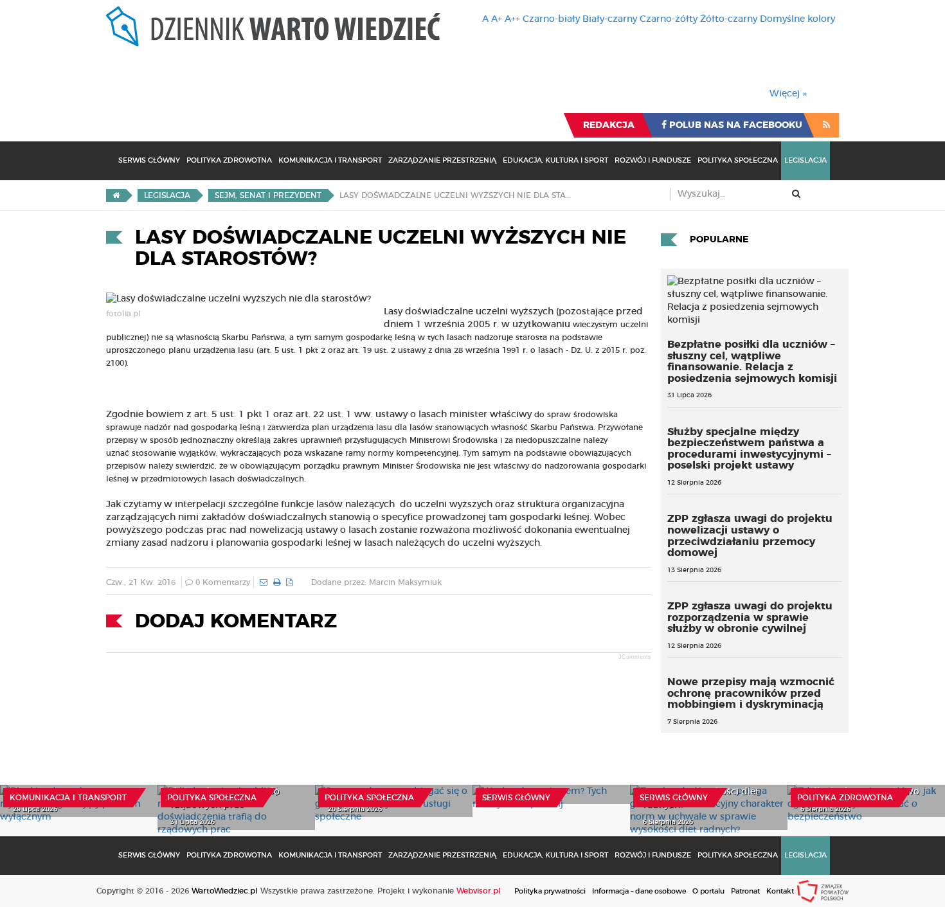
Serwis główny (516, 798)
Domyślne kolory (797, 19)
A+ (496, 19)
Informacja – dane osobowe (639, 891)
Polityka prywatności (550, 891)
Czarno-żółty (669, 19)
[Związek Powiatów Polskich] (823, 891)
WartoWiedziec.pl (225, 891)
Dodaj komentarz (236, 621)
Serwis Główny (149, 160)
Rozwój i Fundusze (653, 160)
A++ (512, 19)
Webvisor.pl (478, 891)
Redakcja (608, 125)
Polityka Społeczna (738, 160)
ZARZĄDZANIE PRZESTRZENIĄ (442, 160)
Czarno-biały (551, 19)
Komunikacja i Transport (330, 160)
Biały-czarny (609, 19)
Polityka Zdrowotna (229, 160)
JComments (634, 657)
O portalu (708, 891)
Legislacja (805, 160)
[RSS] (826, 125)
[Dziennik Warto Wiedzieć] (273, 26)
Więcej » (788, 93)
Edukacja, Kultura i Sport (555, 160)
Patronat (745, 891)
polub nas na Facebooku (734, 125)
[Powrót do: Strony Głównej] (116, 195)
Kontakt (780, 891)
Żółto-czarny (728, 19)
